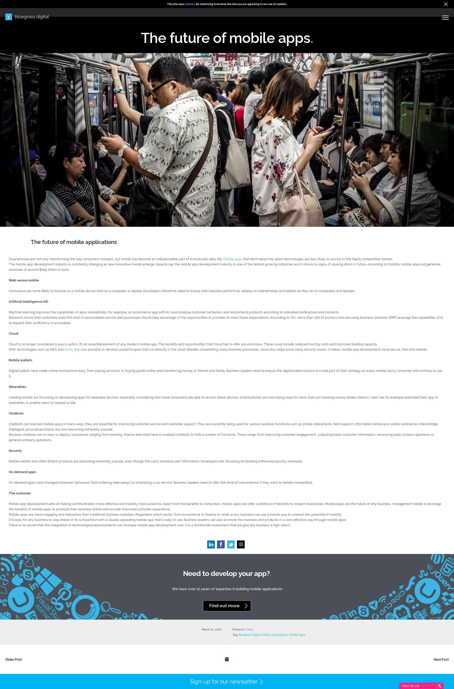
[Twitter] (232, 545)
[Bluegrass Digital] (27, 16)
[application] (453, 688)
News (250, 629)
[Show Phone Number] (440, 685)
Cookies (190, 4)
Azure (68, 349)
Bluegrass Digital (250, 634)
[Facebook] (222, 545)
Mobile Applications (275, 634)
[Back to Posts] (227, 659)
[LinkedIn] (212, 545)
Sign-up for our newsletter (224, 681)
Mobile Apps (297, 634)
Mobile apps (232, 259)
